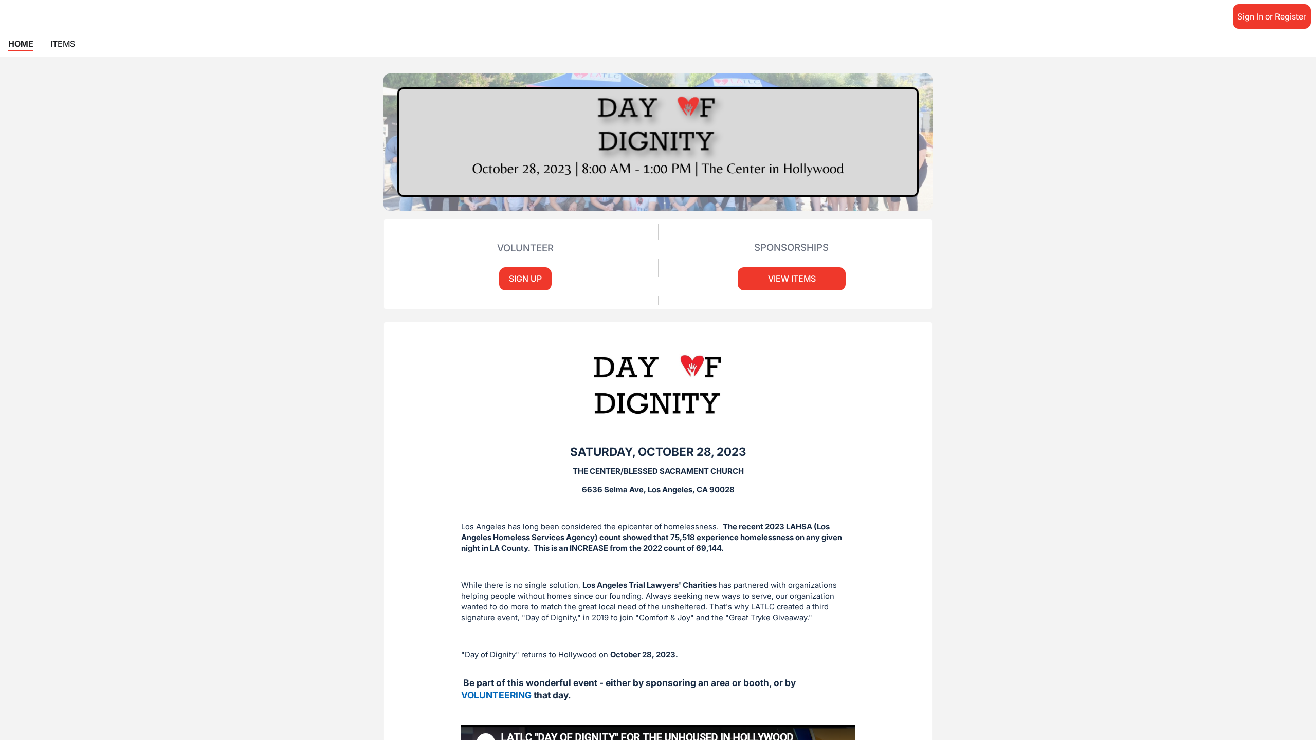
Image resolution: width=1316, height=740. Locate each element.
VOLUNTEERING (496, 695)
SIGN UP (525, 278)
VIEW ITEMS (792, 278)
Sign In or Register (1271, 16)
